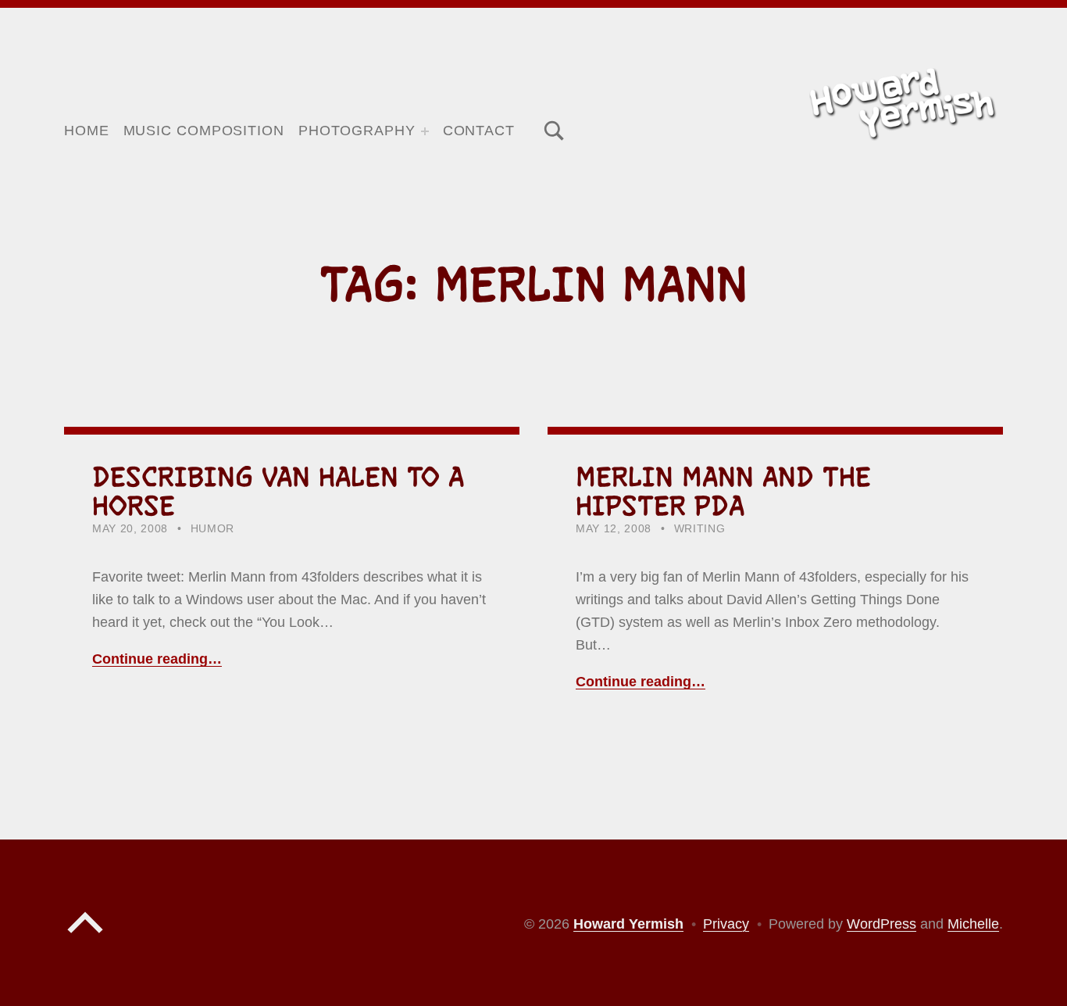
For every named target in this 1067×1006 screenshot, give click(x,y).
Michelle (973, 924)
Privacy (726, 924)
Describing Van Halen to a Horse (278, 491)
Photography (357, 130)
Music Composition (203, 130)
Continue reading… (157, 659)
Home (86, 130)
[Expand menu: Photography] (425, 131)
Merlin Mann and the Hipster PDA (723, 491)
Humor (212, 529)
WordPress (881, 924)
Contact (479, 130)
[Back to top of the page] (85, 937)
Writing (700, 529)
